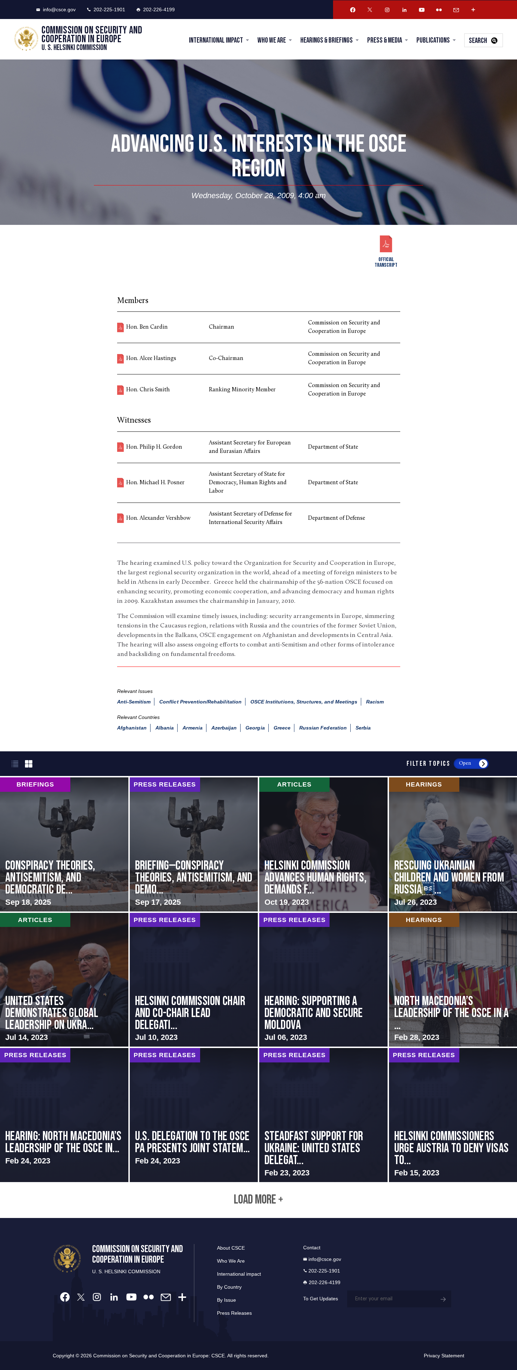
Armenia (192, 728)
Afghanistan (132, 728)
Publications (433, 40)
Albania (164, 728)
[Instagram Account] (387, 10)
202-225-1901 (109, 9)
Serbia (363, 728)
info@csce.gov (59, 9)
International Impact (216, 40)
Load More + (258, 1200)
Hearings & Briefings (326, 40)
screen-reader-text (64, 844)
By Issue (226, 1300)
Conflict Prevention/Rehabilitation (200, 702)
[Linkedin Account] (404, 10)
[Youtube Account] (421, 10)
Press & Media (384, 40)
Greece (282, 728)
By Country (229, 1287)
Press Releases (234, 1313)
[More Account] (473, 10)
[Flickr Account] (439, 10)
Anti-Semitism (134, 702)
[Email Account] (456, 10)
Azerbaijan (224, 728)
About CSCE (231, 1248)
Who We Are (271, 40)
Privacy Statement (444, 1355)
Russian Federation (323, 728)
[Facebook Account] (352, 10)
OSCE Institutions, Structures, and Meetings (303, 702)
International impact (239, 1274)
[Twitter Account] (370, 10)
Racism (375, 702)
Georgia (254, 728)
